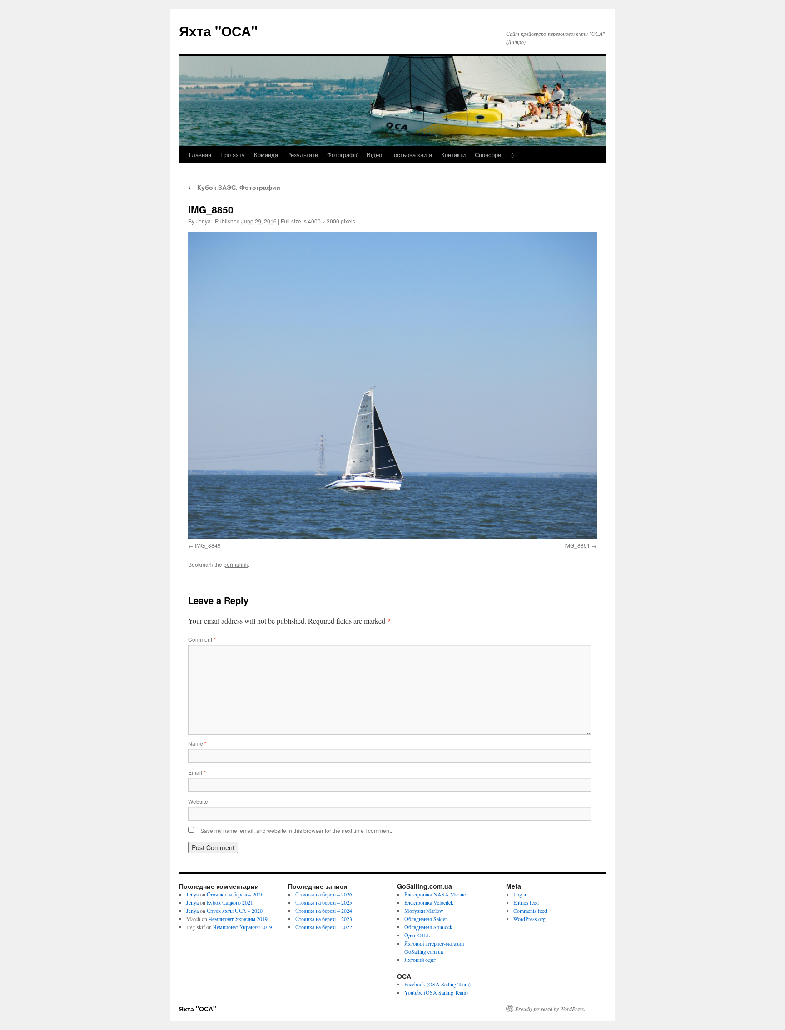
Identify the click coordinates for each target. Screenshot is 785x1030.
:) (512, 154)
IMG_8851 (577, 545)
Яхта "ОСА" (218, 30)
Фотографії (342, 154)
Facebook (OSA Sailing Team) (437, 984)
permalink (236, 564)
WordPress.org (529, 918)
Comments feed (530, 910)
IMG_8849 (208, 545)
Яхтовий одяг (420, 959)
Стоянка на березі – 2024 (323, 910)
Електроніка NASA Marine (435, 894)
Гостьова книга (411, 154)
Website (198, 801)
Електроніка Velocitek (428, 902)
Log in (520, 894)
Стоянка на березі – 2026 (235, 894)
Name (197, 743)
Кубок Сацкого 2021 (230, 902)
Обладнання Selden (426, 918)
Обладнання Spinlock (428, 927)
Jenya (203, 221)
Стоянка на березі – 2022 (323, 927)
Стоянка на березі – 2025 (323, 902)
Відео (374, 154)
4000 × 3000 (323, 221)
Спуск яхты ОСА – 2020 (235, 910)
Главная (200, 154)
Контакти (453, 154)
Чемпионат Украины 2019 (238, 918)
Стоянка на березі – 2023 (323, 918)
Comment (202, 639)
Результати (302, 154)
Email (197, 772)
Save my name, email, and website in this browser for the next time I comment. (296, 830)
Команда (266, 154)
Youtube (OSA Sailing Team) (436, 992)
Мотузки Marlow (423, 910)
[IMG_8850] (392, 385)
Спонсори (488, 154)
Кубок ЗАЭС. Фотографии (234, 187)
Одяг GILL (417, 935)
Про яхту (232, 154)
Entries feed (526, 902)
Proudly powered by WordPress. (550, 1008)
